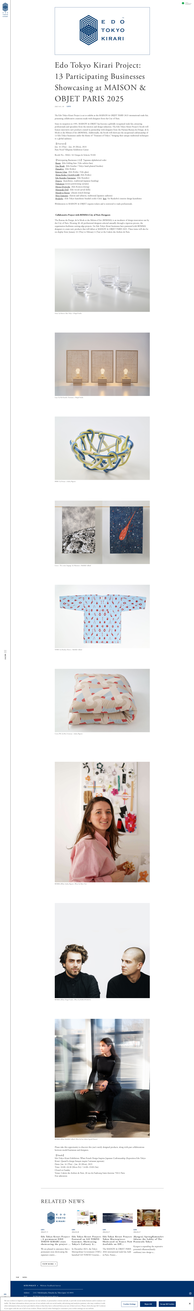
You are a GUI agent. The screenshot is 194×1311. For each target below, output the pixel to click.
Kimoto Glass (61, 172)
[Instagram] (190, 1293)
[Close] (190, 1304)
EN (5, 1294)
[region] (97, 1304)
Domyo (58, 181)
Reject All (148, 1304)
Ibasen (58, 163)
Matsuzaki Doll (61, 189)
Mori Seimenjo (61, 195)
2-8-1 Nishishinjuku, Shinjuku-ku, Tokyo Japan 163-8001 (53, 1293)
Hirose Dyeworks (62, 186)
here (104, 198)
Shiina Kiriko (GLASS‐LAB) (67, 175)
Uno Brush (60, 166)
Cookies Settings (129, 1304)
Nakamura (59, 183)
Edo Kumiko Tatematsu (65, 178)
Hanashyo (59, 169)
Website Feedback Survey (50, 1286)
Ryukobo (59, 198)
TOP (17, 1277)
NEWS (24, 1277)
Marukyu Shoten (62, 192)
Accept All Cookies (167, 1304)
